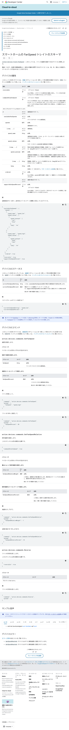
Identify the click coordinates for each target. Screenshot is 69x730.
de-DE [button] (5, 622)
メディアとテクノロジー (34, 687)
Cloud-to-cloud (9, 7)
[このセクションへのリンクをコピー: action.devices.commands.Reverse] (32, 550)
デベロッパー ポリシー (47, 697)
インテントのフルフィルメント (31, 82)
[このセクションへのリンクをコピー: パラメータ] (10, 347)
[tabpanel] (34, 626)
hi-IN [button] (30, 622)
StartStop (15, 317)
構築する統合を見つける (7, 706)
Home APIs (18, 679)
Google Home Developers (8, 28)
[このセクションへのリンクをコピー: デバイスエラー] (17, 634)
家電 (30, 692)
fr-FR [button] (24, 622)
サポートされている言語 (48, 169)
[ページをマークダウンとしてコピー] (9, 58)
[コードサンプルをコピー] (65, 204)
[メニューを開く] (2, 2)
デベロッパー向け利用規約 (47, 692)
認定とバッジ (45, 676)
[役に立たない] (65, 28)
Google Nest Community (59, 689)
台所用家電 (32, 695)
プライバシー (11, 722)
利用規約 (4, 722)
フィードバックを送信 (58, 33)
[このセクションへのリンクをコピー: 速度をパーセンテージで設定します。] (26, 371)
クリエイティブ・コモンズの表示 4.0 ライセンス (38, 662)
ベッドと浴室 (32, 698)
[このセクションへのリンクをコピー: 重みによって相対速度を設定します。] (26, 465)
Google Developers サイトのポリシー (46, 663)
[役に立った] (63, 28)
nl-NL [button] (54, 622)
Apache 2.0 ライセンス (13, 663)
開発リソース (45, 684)
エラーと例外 (6, 638)
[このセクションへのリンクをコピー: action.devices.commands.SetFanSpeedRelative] (43, 435)
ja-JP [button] (41, 622)
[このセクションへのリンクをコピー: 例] (5, 198)
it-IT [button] (36, 622)
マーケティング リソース (47, 680)
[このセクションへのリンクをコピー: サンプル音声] (15, 609)
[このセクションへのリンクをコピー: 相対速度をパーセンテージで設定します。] (29, 487)
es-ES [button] (18, 622)
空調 (30, 679)
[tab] (5, 622)
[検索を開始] (47, 2)
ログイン (64, 2)
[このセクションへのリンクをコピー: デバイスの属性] (17, 76)
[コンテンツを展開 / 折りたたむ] (13, 32)
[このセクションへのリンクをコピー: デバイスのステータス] (23, 269)
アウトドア (32, 701)
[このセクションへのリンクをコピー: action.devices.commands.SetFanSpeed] (36, 339)
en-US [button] (12, 622)
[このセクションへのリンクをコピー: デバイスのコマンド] (21, 328)
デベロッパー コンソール (61, 677)
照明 (30, 676)
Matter (4, 676)
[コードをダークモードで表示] (63, 204)
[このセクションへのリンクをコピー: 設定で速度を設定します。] (19, 355)
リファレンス (29, 28)
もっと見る (62, 622)
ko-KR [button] (48, 622)
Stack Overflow (60, 686)
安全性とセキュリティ (34, 683)
